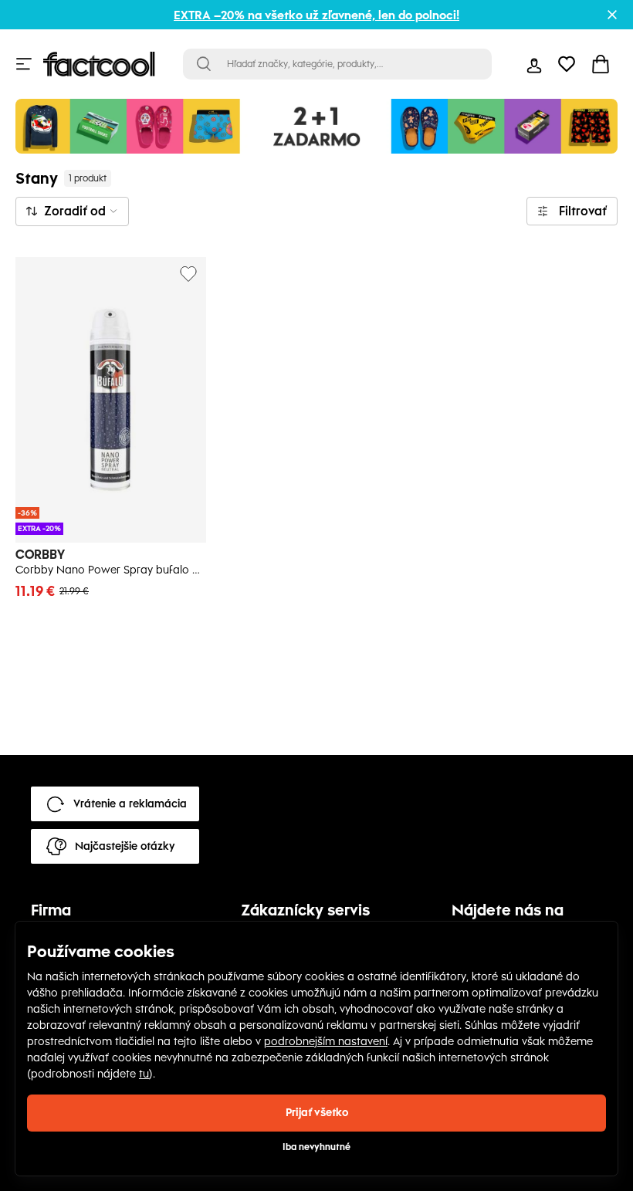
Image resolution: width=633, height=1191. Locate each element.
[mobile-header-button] (534, 64)
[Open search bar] (204, 64)
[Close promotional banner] (612, 14)
